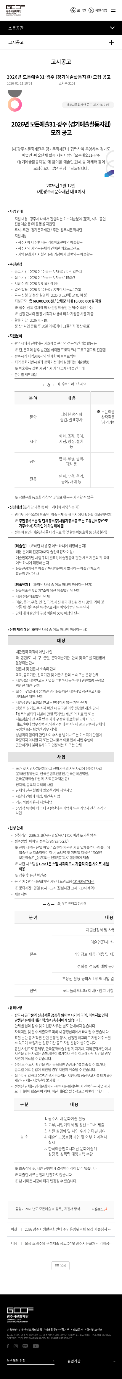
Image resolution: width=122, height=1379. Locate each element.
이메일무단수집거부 (57, 1329)
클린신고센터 (94, 1329)
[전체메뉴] (113, 10)
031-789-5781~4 (83, 881)
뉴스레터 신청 (16, 1360)
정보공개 (78, 1329)
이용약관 (12, 1329)
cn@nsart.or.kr (57, 841)
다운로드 (98, 1209)
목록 (63, 1265)
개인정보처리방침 (31, 1329)
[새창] (8, 1346)
